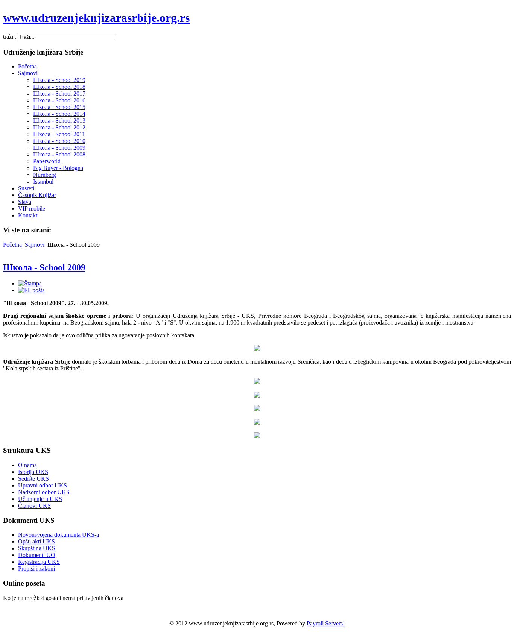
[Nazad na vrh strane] (257, 436)
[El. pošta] (31, 290)
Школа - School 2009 (44, 267)
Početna (12, 244)
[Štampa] (30, 283)
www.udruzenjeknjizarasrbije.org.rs (96, 17)
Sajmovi (34, 244)
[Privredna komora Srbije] (257, 349)
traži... (10, 36)
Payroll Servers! (326, 623)
